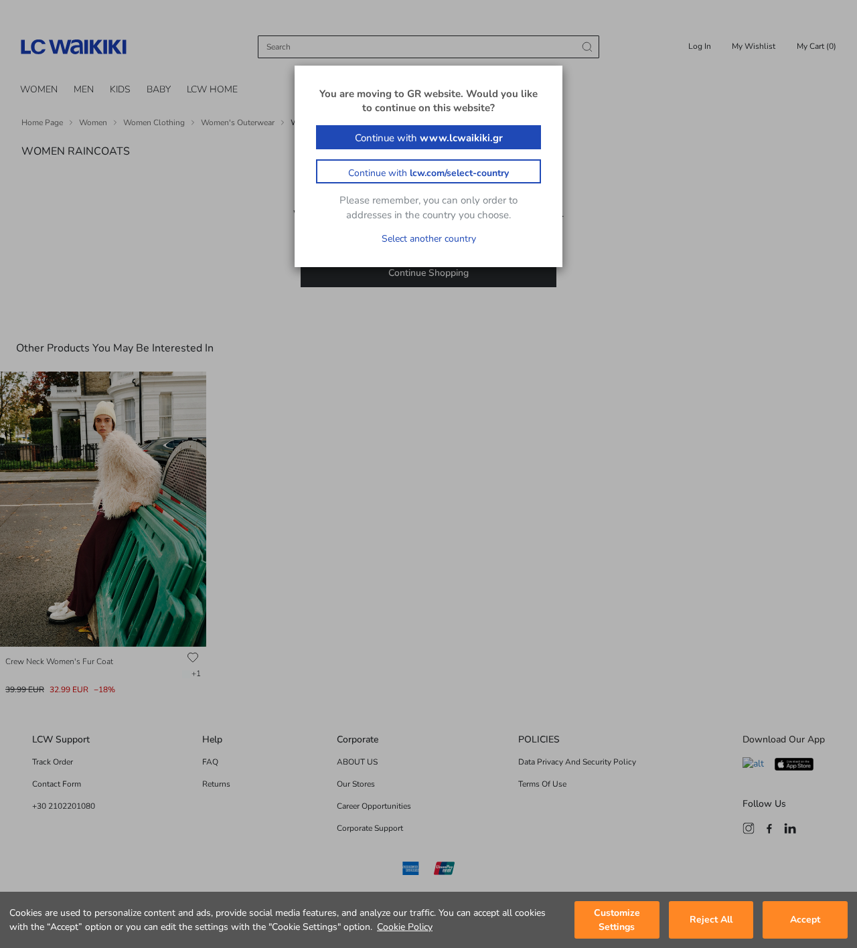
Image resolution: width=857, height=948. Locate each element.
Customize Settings (617, 919)
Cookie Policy (405, 927)
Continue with (429, 138)
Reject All (711, 920)
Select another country (429, 238)
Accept (805, 920)
